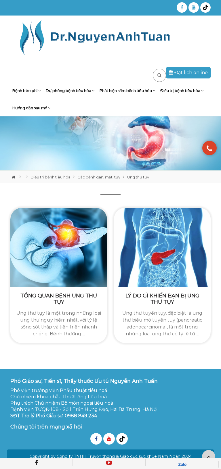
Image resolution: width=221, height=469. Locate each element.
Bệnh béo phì (25, 90)
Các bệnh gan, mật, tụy (98, 177)
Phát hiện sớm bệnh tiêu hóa (126, 90)
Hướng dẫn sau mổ (30, 107)
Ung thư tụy (138, 177)
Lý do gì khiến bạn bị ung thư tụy (162, 299)
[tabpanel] (110, 143)
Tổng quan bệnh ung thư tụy (58, 299)
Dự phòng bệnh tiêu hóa (69, 90)
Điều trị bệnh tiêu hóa (180, 90)
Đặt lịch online (190, 72)
